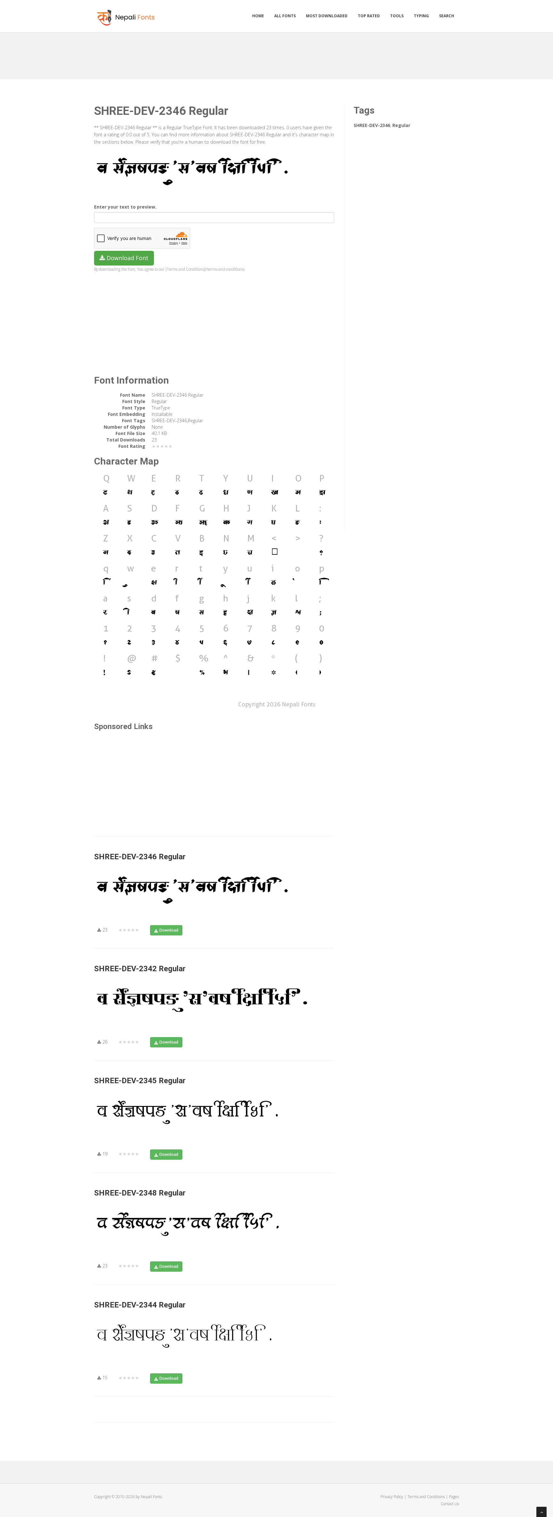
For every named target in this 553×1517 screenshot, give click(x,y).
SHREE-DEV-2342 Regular (140, 968)
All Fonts (285, 16)
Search (446, 16)
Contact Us (450, 1503)
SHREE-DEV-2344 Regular (140, 1304)
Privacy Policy (392, 1496)
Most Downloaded (327, 16)
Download (168, 930)
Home (258, 16)
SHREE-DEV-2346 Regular (140, 856)
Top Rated (369, 16)
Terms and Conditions (426, 1496)
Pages (454, 1496)
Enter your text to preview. (125, 207)
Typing (421, 16)
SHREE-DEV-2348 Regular (140, 1192)
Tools (397, 16)
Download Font (126, 258)
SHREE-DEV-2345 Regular (140, 1080)
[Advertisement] (276, 53)
